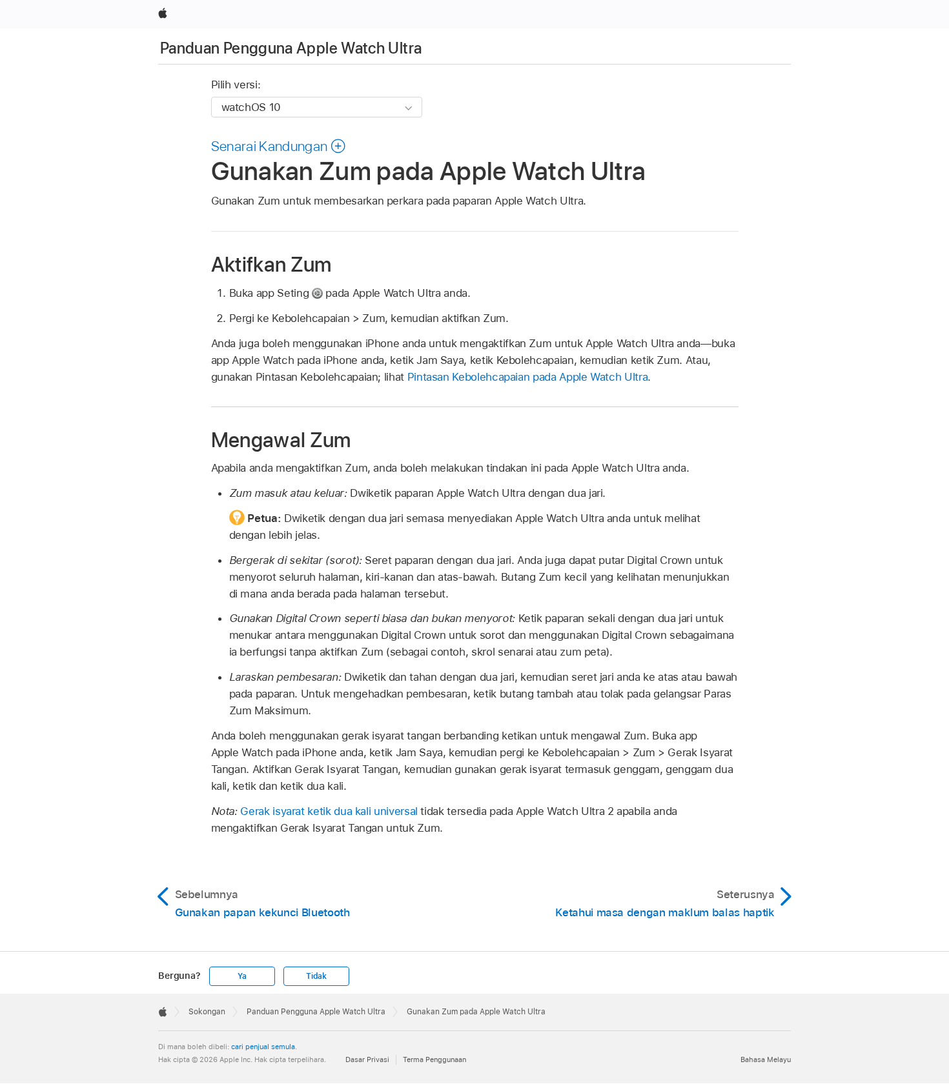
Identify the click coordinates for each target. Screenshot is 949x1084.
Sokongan (207, 1011)
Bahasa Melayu (765, 1059)
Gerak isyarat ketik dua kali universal (328, 811)
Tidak (316, 976)
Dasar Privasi (367, 1059)
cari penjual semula (263, 1046)
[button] (279, 145)
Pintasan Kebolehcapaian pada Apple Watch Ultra (527, 376)
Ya (242, 976)
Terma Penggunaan (434, 1059)
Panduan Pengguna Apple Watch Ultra (291, 48)
